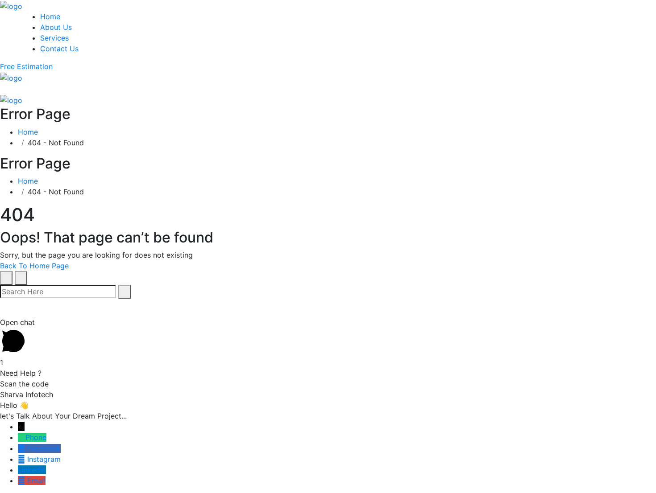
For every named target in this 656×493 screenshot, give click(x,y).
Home (50, 16)
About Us (56, 27)
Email (36, 480)
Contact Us (59, 48)
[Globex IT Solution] (11, 5)
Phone (35, 437)
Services (54, 37)
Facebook (44, 448)
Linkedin (32, 469)
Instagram (44, 459)
